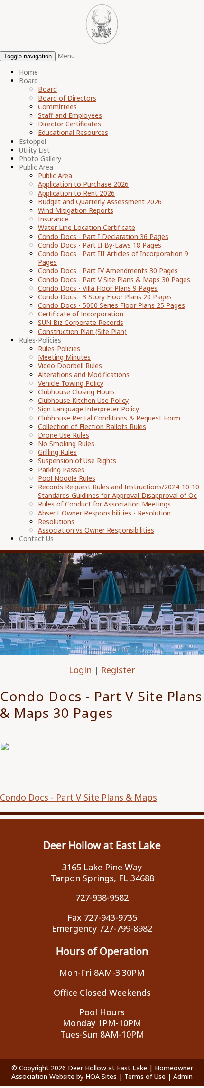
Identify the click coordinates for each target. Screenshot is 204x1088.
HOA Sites (101, 1076)
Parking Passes (61, 469)
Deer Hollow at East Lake (107, 1067)
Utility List (34, 149)
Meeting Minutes (64, 357)
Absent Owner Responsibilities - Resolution (104, 512)
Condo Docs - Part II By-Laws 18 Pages (99, 244)
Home (28, 71)
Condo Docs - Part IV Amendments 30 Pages (108, 270)
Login (80, 670)
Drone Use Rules (63, 434)
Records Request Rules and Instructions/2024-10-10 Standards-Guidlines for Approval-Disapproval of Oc (118, 491)
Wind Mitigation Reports (75, 210)
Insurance (53, 218)
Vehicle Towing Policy (70, 383)
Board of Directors (67, 98)
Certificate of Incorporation (80, 313)
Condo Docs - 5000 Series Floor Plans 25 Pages (111, 305)
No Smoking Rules (66, 443)
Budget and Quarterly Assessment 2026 (100, 201)
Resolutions (56, 521)
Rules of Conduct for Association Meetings (104, 503)
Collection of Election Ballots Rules (92, 426)
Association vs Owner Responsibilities (96, 529)
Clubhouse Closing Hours (76, 391)
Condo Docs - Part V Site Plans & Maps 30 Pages (114, 279)
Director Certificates (69, 123)
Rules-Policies (40, 339)
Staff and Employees (70, 115)
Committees (57, 106)
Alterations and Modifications (84, 374)
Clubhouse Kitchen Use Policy (83, 400)
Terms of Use (145, 1076)
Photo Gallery (40, 158)
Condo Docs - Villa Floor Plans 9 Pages (98, 288)
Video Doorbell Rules (70, 365)
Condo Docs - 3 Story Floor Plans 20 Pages (105, 296)
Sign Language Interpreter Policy (88, 408)
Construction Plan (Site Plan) (82, 331)
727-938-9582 (102, 897)
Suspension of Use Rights (77, 460)
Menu (66, 55)
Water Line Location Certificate (86, 227)
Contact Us (36, 538)
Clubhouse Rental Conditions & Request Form (109, 417)
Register (118, 670)
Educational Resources (73, 132)
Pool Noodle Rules (66, 478)
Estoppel (32, 141)
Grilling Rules (57, 452)
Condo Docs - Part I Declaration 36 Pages (103, 236)
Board (28, 80)
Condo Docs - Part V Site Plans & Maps (78, 797)
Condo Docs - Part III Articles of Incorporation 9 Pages (113, 258)
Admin (183, 1076)
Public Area (36, 167)
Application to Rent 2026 (76, 193)
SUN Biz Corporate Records (80, 322)
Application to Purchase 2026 (83, 184)
